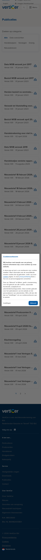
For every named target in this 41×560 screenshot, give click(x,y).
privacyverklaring (25, 276)
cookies (5, 276)
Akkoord (33, 303)
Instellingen (7, 303)
